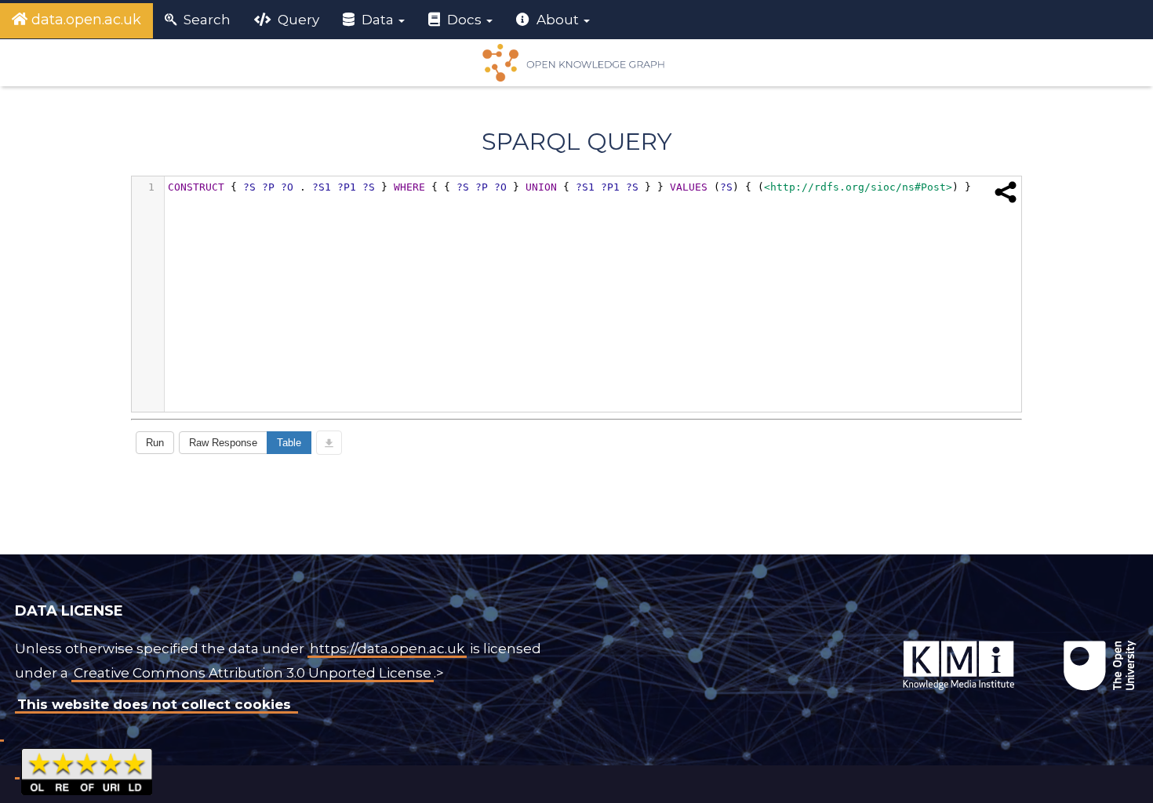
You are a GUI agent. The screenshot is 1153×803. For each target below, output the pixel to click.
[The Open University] (865, 640)
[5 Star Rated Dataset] (87, 769)
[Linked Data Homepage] (576, 63)
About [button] (557, 19)
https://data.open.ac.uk (387, 648)
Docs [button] (464, 19)
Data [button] (377, 19)
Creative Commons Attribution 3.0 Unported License (252, 673)
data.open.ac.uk (84, 19)
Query (297, 19)
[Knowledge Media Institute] (869, 640)
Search (205, 19)
